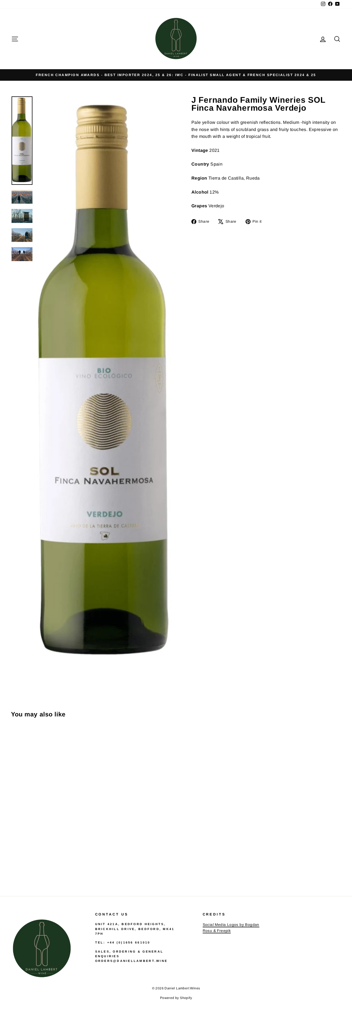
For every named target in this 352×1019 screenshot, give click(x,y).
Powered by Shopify (176, 998)
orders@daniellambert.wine (131, 960)
